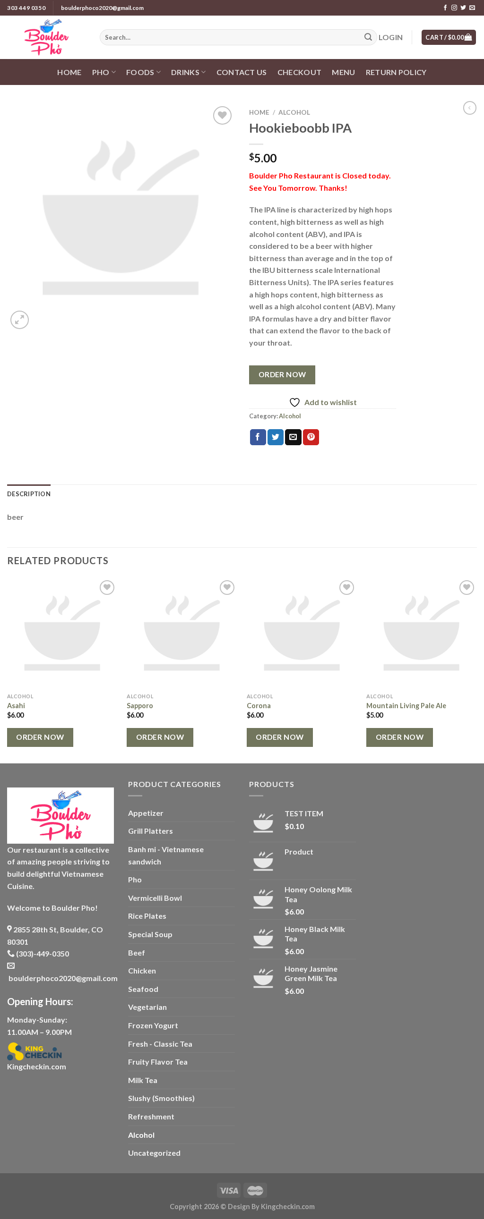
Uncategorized (154, 1152)
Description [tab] (29, 494)
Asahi (16, 706)
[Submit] (368, 37)
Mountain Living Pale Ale (406, 706)
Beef (136, 952)
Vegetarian (147, 1006)
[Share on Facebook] (258, 437)
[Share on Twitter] (276, 437)
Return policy (396, 72)
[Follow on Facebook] (445, 8)
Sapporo (140, 706)
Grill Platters (150, 830)
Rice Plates (147, 915)
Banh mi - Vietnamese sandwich (166, 855)
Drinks (185, 72)
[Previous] (7, 669)
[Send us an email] (472, 8)
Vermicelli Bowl (155, 897)
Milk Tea (142, 1079)
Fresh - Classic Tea (160, 1043)
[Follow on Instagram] (454, 8)
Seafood (143, 988)
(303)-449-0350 (42, 953)
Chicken (142, 970)
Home (69, 72)
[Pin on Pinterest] (311, 437)
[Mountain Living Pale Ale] (421, 633)
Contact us (241, 72)
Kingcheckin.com (36, 1066)
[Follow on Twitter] (463, 8)
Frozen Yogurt (153, 1025)
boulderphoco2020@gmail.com (102, 7)
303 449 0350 (26, 7)
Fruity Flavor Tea (158, 1061)
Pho (135, 879)
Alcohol (294, 112)
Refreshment (151, 1116)
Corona (259, 706)
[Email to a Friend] (293, 437)
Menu (343, 72)
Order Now (282, 374)
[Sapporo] (182, 633)
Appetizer (146, 812)
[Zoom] (19, 320)
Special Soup (150, 934)
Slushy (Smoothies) (161, 1097)
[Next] (476, 669)
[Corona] (302, 633)
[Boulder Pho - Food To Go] (46, 37)
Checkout (299, 72)
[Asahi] (62, 633)
